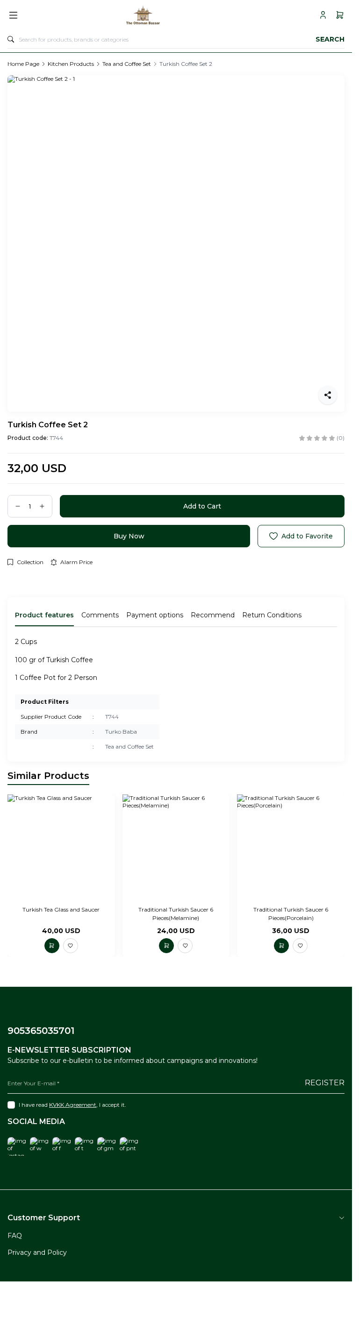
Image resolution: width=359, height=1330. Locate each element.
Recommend (213, 615)
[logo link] (168, 15)
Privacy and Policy (37, 1252)
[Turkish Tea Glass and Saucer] (61, 848)
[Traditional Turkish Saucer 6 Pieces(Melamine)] (176, 848)
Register (325, 1082)
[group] (176, 243)
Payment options (154, 615)
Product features (44, 615)
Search (330, 39)
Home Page (23, 63)
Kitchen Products (71, 63)
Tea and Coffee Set (126, 63)
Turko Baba (121, 731)
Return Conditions (272, 615)
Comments (100, 615)
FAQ (14, 1235)
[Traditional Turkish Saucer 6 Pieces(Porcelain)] (291, 848)
